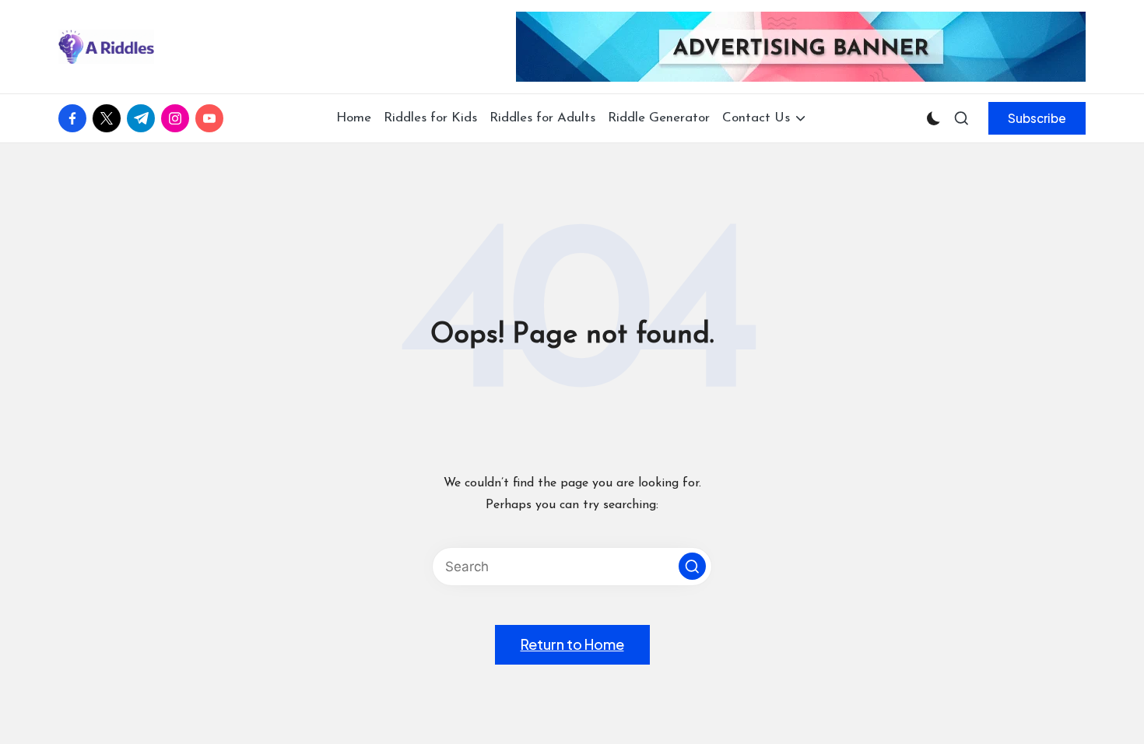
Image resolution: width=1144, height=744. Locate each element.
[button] (1037, 118)
